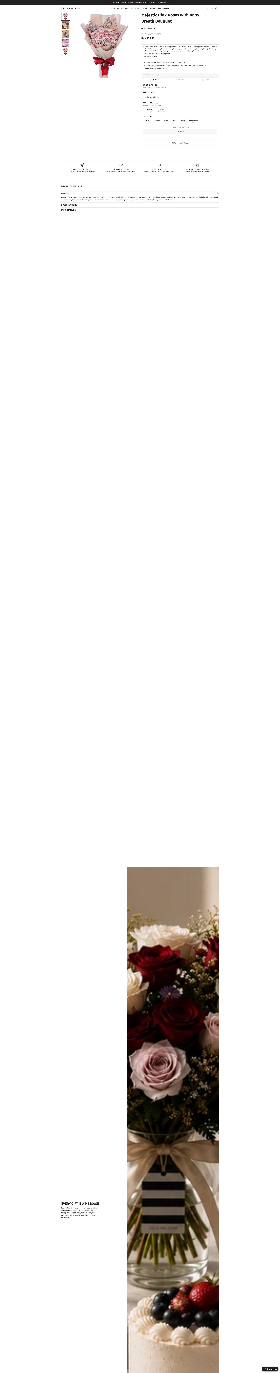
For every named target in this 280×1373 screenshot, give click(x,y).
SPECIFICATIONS (69, 205)
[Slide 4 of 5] (65, 43)
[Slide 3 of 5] (65, 34)
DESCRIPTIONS (68, 193)
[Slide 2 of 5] (65, 25)
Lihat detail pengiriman (150, 56)
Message (180, 79)
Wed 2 (183, 121)
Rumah (149, 110)
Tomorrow (156, 121)
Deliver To (150, 103)
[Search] (207, 8)
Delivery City (148, 92)
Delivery (154, 79)
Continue (180, 132)
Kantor (161, 110)
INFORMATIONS (68, 209)
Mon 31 (166, 121)
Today (147, 121)
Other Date (194, 121)
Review (206, 79)
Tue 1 (175, 121)
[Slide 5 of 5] (65, 51)
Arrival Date (148, 116)
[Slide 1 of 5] (65, 16)
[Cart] (216, 8)
